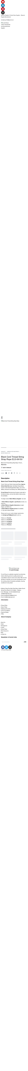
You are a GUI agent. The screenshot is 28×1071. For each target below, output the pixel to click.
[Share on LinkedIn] (11, 473)
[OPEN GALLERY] (14, 433)
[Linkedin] (3, 5)
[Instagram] (3, 12)
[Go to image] (3, 447)
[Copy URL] (19, 473)
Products (3, 451)
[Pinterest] (3, 9)
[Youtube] (3, 2)
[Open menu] (2, 417)
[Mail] (17, 473)
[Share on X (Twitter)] (6, 473)
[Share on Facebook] (9, 473)
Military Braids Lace (5, 453)
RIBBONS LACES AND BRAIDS (13, 451)
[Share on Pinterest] (14, 473)
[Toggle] (3, 464)
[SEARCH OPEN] (2, 418)
